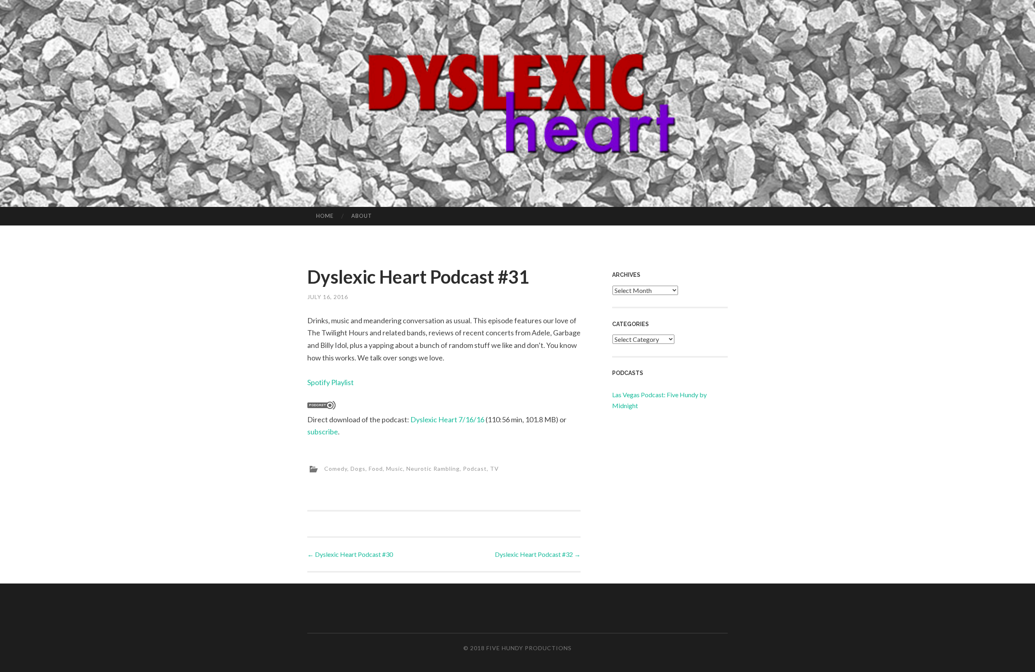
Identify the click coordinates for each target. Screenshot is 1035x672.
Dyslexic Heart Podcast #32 (538, 554)
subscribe (322, 431)
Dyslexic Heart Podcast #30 (350, 554)
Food (376, 468)
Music (394, 468)
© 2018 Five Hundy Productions (517, 648)
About (361, 216)
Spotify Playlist (330, 382)
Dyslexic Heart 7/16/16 (447, 419)
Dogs (358, 468)
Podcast (475, 468)
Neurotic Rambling (433, 468)
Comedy (335, 468)
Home (325, 216)
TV (494, 468)
